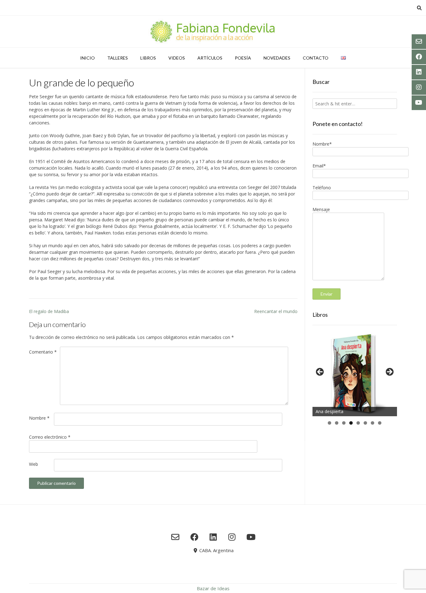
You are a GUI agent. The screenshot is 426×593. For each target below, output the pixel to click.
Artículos (209, 57)
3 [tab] (344, 423)
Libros (148, 57)
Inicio (87, 57)
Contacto (315, 57)
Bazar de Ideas (213, 588)
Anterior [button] (320, 372)
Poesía (243, 57)
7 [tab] (372, 423)
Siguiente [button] (389, 372)
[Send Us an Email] (175, 537)
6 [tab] (365, 423)
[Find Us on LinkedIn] (213, 537)
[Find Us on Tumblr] (232, 537)
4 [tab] (351, 423)
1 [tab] (329, 423)
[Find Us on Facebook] (194, 537)
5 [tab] (358, 423)
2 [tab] (336, 423)
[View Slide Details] (354, 373)
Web (33, 464)
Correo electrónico (49, 437)
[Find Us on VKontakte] (251, 537)
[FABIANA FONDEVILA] (213, 31)
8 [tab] (379, 423)
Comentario (43, 352)
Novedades (277, 57)
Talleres (117, 57)
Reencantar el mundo (276, 311)
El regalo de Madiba (49, 311)
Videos (176, 57)
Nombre (39, 418)
